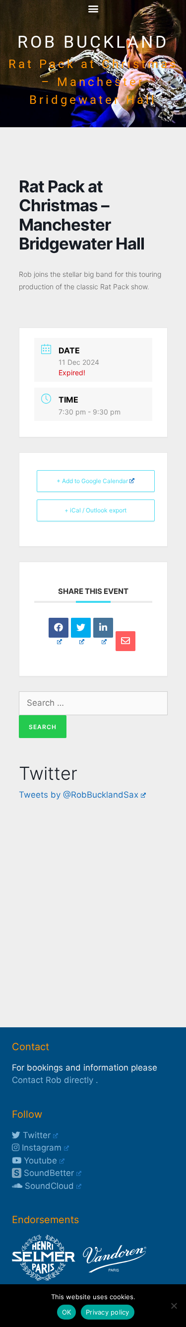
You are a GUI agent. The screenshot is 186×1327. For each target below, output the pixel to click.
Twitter (35, 1135)
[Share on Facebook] (58, 628)
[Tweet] (81, 628)
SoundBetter (44, 1173)
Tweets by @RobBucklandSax (78, 795)
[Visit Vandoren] (112, 1278)
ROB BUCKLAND (93, 42)
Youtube (39, 1160)
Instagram (40, 1148)
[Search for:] (93, 703)
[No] (174, 1306)
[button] (93, 8)
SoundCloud (48, 1186)
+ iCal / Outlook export (95, 510)
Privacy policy (107, 1312)
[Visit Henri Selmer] (43, 1278)
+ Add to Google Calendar (92, 481)
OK (66, 1312)
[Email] (125, 641)
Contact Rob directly (52, 1080)
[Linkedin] (103, 628)
